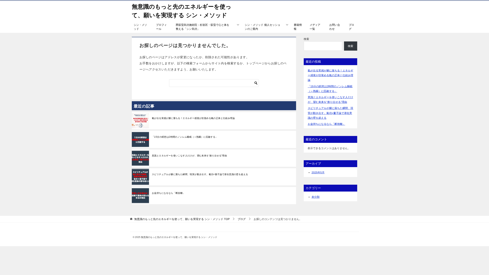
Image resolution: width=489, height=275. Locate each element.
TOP (182, 219)
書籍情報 (298, 26)
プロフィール (161, 26)
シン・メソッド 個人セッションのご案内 (262, 26)
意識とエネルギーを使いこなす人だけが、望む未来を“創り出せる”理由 (189, 155)
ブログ (351, 26)
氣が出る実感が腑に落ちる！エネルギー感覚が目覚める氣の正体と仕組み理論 (193, 118)
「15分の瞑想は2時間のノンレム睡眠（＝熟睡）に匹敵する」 (185, 137)
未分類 (316, 196)
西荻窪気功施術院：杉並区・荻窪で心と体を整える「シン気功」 (202, 26)
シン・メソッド (140, 26)
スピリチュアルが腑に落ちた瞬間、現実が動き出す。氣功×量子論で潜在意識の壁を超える (200, 174)
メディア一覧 (315, 26)
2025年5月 (318, 172)
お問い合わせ (334, 26)
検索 (306, 38)
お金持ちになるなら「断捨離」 (168, 193)
